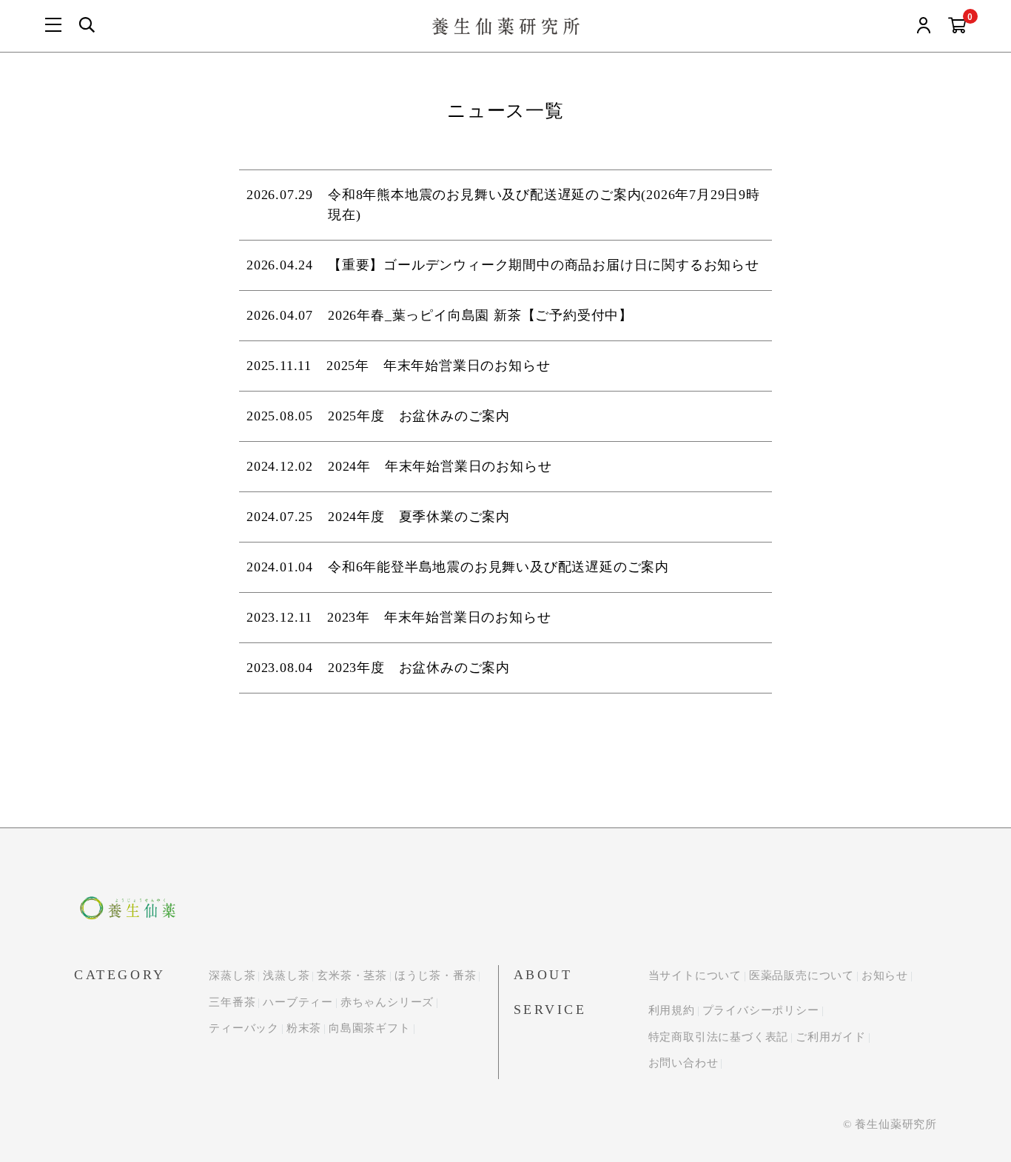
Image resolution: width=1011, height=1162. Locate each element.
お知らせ (884, 975)
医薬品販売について (801, 975)
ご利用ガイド (831, 1037)
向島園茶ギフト (370, 1028)
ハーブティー (298, 1002)
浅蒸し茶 (286, 975)
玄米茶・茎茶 (352, 975)
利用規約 (671, 1010)
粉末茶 (303, 1028)
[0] (957, 26)
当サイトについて (695, 975)
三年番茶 (232, 1002)
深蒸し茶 (232, 975)
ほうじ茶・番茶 (435, 975)
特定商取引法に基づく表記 (718, 1037)
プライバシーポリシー (760, 1010)
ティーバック (244, 1028)
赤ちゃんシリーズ (387, 1002)
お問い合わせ (683, 1063)
